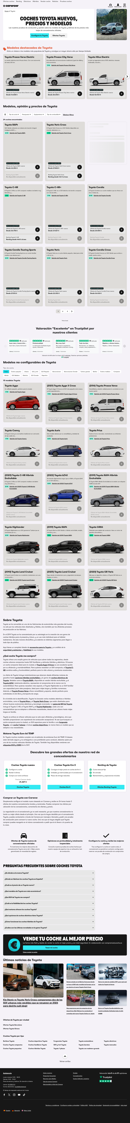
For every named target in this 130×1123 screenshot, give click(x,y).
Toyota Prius (25, 701)
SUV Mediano (16, 375)
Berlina (95, 371)
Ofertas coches (8, 1)
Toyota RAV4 (28, 680)
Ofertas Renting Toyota (106, 787)
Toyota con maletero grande (89, 1048)
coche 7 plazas (19, 725)
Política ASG (84, 1105)
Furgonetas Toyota (60, 1041)
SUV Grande (34, 375)
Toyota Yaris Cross (41, 701)
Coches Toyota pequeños (12, 1048)
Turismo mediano (105, 371)
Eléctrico (25, 375)
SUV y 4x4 (35, 371)
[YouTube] (19, 1095)
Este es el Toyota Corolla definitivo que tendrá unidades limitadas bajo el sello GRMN (110, 1010)
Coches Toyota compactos (12, 1045)
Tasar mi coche (51, 948)
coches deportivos (40, 725)
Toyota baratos (84, 1045)
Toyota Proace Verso (20, 691)
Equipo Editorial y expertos (81, 1078)
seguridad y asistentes (12, 650)
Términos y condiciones (52, 1105)
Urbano (26, 371)
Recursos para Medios (49, 1078)
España (8, 1110)
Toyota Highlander (44, 707)
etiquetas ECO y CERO (12, 745)
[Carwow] (10, 6)
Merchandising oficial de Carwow (53, 1084)
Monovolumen (56, 371)
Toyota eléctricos (110, 1041)
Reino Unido (27, 1110)
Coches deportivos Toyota (37, 1041)
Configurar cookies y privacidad (69, 1105)
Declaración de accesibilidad (111, 1105)
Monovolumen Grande (70, 371)
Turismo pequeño (16, 371)
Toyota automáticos (86, 1041)
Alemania (17, 1110)
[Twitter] (9, 1095)
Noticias (55, 1)
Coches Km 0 (65, 787)
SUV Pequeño (45, 371)
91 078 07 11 (11, 1084)
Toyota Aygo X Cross (45, 665)
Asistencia (7, 1073)
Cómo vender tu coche (30, 952)
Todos (6, 371)
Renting (19, 1)
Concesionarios (77, 1076)
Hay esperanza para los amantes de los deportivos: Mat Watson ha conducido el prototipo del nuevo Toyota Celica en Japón (81, 1010)
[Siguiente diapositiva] (127, 76)
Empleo (75, 1073)
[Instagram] (14, 1095)
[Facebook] (4, 1095)
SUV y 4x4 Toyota (60, 1045)
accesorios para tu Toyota (40, 647)
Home (7, 11)
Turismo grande (85, 371)
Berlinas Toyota (8, 1041)
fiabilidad (27, 650)
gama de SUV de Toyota (62, 704)
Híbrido (6, 375)
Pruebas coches (66, 1)
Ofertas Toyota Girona (11, 1029)
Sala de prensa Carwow (50, 1081)
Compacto (117, 371)
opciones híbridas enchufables (27, 678)
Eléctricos (27, 1)
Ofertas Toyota (59, 36)
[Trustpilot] (113, 1078)
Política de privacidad (95, 1105)
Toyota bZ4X (8, 683)
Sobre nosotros (47, 1073)
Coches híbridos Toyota (36, 1048)
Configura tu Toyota (39, 36)
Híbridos (36, 1)
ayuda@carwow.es (20, 1086)
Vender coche (45, 1)
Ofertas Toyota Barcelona (12, 1025)
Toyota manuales (110, 1045)
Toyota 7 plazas (59, 1048)
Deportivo (44, 375)
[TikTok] (24, 1095)
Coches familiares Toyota (37, 1045)
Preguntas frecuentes (49, 1076)
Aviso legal (124, 1105)
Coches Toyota (23, 787)
